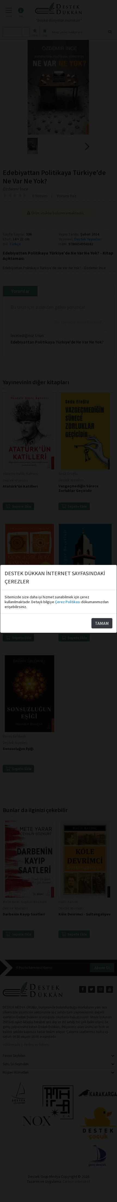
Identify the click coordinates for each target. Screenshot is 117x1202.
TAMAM (102, 623)
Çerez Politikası (67, 601)
